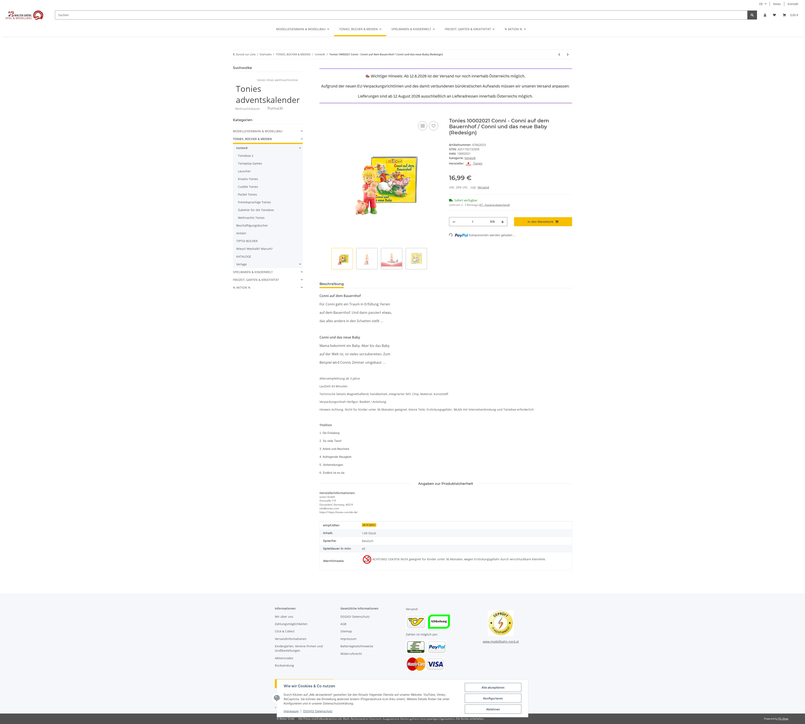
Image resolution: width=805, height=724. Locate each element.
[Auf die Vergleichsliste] (422, 125)
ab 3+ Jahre (369, 524)
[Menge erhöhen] (502, 221)
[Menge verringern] (453, 221)
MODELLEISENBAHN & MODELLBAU (257, 131)
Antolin (241, 233)
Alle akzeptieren (493, 687)
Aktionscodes (284, 658)
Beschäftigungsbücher (252, 225)
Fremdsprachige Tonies (254, 202)
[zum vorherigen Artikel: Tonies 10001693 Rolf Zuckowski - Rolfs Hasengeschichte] (559, 54)
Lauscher (244, 171)
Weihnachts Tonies (251, 218)
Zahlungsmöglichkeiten (291, 624)
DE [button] (761, 4)
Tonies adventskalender (268, 94)
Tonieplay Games (250, 163)
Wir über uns (284, 617)
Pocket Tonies (247, 194)
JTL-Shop (783, 718)
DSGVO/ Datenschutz (317, 711)
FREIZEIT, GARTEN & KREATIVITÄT (256, 280)
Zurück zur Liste (246, 54)
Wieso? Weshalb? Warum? (254, 249)
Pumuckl (275, 108)
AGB (343, 624)
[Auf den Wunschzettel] (433, 125)
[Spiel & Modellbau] (24, 15)
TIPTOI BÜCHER (247, 241)
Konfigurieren (493, 698)
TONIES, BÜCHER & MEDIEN (252, 139)
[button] (765, 15)
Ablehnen (493, 709)
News (777, 4)
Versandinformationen (290, 639)
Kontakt (793, 4)
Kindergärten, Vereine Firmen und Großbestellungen (299, 648)
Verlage (241, 264)
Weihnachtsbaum (247, 109)
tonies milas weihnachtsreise (277, 80)
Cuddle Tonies (248, 187)
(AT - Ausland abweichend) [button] (494, 205)
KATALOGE (243, 256)
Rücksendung (284, 665)
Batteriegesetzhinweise (356, 646)
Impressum (291, 711)
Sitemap (346, 631)
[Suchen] (752, 14)
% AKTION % (242, 287)
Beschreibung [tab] (331, 284)
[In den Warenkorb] (322, 115)
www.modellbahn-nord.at (501, 642)
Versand (483, 187)
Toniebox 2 (245, 156)
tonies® (470, 158)
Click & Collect (285, 631)
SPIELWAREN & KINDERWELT (253, 272)
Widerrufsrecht (351, 654)
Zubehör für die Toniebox (256, 210)
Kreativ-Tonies (248, 179)
